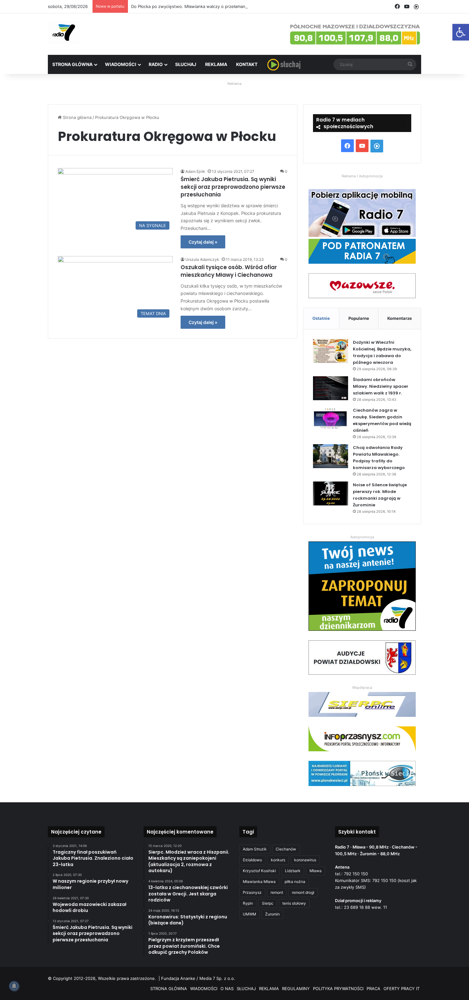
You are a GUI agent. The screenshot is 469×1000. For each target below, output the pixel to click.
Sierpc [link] (267, 903)
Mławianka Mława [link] (259, 881)
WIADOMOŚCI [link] (120, 64)
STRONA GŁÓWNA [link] (72, 64)
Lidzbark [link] (293, 870)
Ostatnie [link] (321, 318)
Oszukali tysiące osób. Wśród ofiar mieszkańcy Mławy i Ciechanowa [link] (229, 271)
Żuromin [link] (272, 914)
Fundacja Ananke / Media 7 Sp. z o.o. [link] (198, 978)
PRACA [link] (373, 988)
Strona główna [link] (77, 117)
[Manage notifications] (14, 986)
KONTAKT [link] (246, 64)
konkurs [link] (278, 859)
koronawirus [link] (305, 859)
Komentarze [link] (399, 318)
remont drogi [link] (303, 892)
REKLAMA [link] (216, 64)
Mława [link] (315, 870)
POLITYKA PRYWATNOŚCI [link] (338, 988)
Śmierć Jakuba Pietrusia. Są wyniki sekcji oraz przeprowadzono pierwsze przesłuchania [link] (233, 186)
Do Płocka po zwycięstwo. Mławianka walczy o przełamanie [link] (190, 6)
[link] (460, 32)
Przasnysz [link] (252, 892)
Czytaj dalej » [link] (203, 242)
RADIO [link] (156, 64)
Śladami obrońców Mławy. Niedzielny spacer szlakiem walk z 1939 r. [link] (380, 386)
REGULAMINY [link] (296, 988)
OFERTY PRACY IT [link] (401, 988)
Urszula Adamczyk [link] (202, 259)
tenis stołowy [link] (294, 903)
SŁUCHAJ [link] (185, 64)
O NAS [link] (227, 988)
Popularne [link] (358, 318)
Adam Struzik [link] (255, 849)
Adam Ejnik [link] (195, 171)
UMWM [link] (249, 914)
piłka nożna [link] (295, 881)
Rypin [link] (248, 903)
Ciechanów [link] (286, 849)
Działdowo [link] (252, 859)
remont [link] (277, 892)
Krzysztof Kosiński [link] (259, 870)
